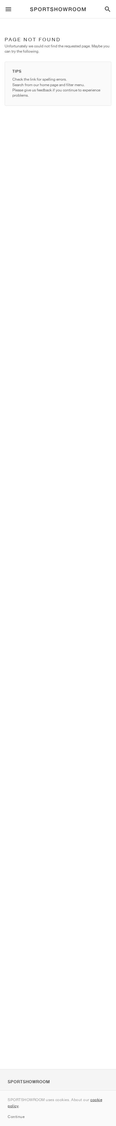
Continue (16, 1116)
